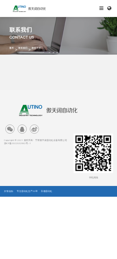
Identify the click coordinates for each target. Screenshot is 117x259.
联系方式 (36, 48)
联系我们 (23, 48)
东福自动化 (46, 191)
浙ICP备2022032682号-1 (17, 143)
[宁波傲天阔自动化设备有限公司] (29, 8)
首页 (11, 48)
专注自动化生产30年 (27, 191)
